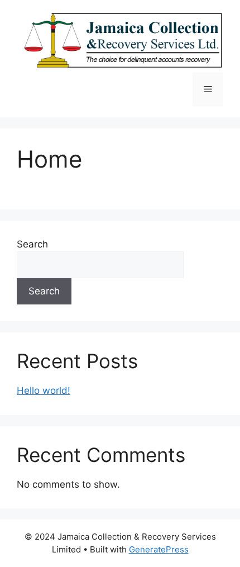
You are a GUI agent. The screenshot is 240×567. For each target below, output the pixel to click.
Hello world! (43, 390)
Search (32, 244)
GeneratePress (159, 549)
